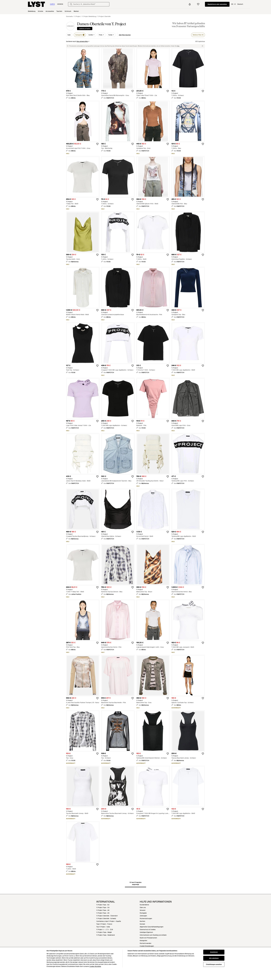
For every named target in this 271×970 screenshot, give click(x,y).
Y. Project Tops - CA (102, 907)
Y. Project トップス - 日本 (104, 929)
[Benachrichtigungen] (189, 4)
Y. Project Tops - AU (102, 905)
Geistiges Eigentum (146, 932)
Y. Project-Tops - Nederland (105, 935)
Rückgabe (143, 913)
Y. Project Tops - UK (102, 910)
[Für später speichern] (97, 91)
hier (178, 46)
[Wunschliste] (198, 4)
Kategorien (143, 940)
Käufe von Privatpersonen (148, 938)
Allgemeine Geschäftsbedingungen (151, 927)
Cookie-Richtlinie (95, 966)
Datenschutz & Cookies (148, 929)
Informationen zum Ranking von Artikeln (153, 935)
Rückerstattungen (146, 918)
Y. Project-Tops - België (104, 932)
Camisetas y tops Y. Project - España (108, 921)
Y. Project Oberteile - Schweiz (106, 918)
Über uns (143, 907)
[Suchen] (71, 4)
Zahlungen (143, 916)
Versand (142, 910)
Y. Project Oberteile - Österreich (107, 916)
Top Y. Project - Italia (103, 927)
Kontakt (142, 924)
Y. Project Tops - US (102, 913)
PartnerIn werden (145, 943)
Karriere (142, 921)
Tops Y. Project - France (104, 924)
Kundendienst (144, 905)
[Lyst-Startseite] (36, 4)
